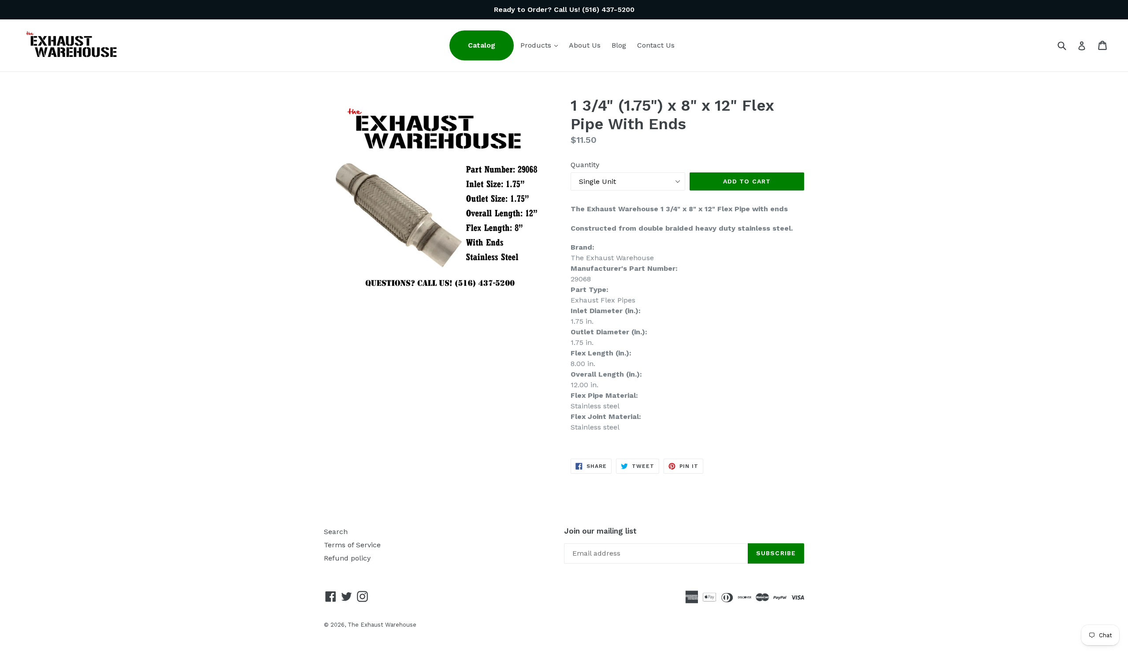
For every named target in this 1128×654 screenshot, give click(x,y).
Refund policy (347, 558)
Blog (619, 45)
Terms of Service (352, 545)
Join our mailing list (600, 531)
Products (541, 45)
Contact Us (656, 45)
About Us (585, 45)
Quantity (585, 165)
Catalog (481, 45)
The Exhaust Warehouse (382, 624)
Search (336, 531)
